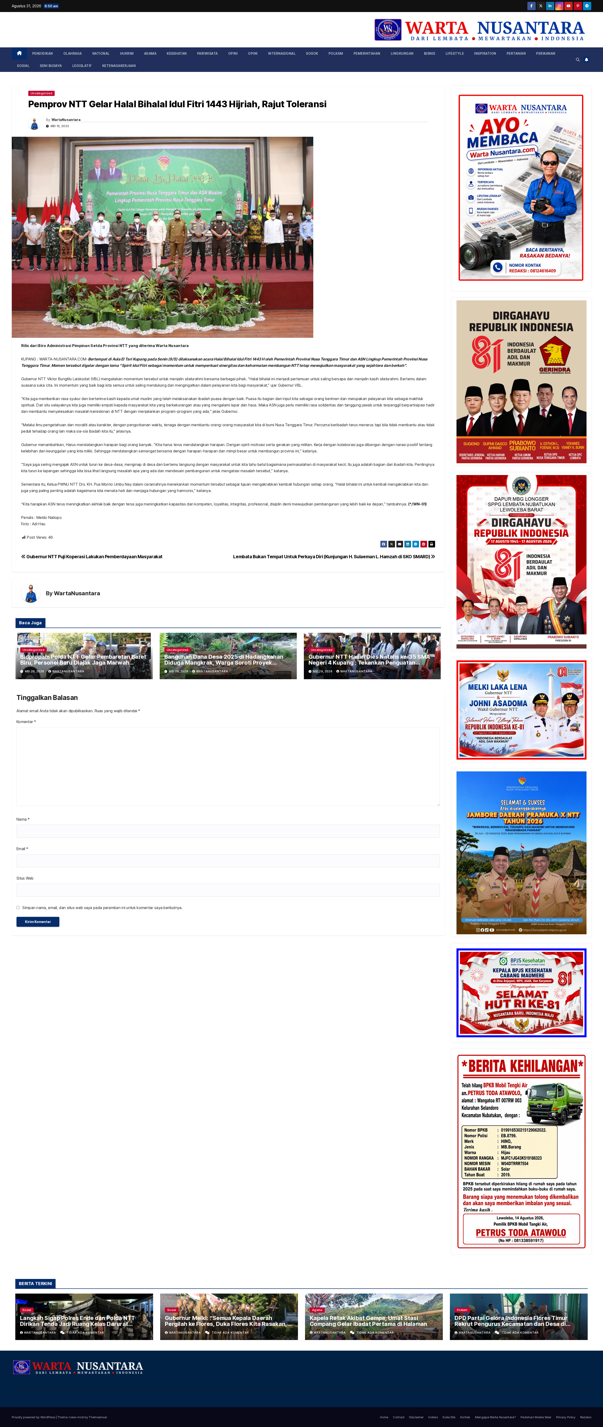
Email (22, 848)
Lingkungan (402, 53)
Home (384, 1417)
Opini (233, 53)
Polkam (336, 53)
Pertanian (516, 53)
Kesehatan (177, 53)
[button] (578, 59)
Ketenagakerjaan (119, 66)
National (101, 53)
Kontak (465, 1417)
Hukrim (127, 53)
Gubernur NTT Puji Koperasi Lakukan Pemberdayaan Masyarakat (94, 556)
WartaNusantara (66, 120)
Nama (22, 819)
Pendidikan (42, 53)
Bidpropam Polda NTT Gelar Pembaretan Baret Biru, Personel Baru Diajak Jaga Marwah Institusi (83, 662)
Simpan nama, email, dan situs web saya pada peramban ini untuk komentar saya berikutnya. (102, 907)
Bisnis (429, 53)
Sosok (312, 53)
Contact (398, 1417)
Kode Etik (449, 1417)
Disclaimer (416, 1417)
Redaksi (585, 1417)
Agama (150, 53)
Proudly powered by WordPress (34, 1417)
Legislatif (82, 66)
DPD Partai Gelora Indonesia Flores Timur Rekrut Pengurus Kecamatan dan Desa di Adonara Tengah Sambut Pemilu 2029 (511, 1324)
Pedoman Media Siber (536, 1417)
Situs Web (25, 878)
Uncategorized (41, 93)
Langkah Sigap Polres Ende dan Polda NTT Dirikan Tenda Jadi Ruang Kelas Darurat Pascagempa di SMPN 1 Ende (77, 1324)
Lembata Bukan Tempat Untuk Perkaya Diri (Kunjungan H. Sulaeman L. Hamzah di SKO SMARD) (332, 556)
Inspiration (485, 53)
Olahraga (72, 53)
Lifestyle (455, 53)
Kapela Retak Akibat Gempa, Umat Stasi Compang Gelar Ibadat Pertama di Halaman (368, 1321)
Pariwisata (207, 53)
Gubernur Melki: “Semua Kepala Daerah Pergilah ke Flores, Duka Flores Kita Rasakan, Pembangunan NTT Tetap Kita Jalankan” (226, 1324)
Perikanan (545, 53)
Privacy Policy (565, 1417)
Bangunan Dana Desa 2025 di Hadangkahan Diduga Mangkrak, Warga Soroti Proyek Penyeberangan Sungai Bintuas (223, 662)
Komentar (26, 721)
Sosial (23, 66)
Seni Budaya (51, 66)
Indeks (433, 1417)
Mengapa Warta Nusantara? (495, 1417)
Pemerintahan (367, 53)
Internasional (282, 53)
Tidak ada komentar (85, 1332)
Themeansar (98, 1417)
